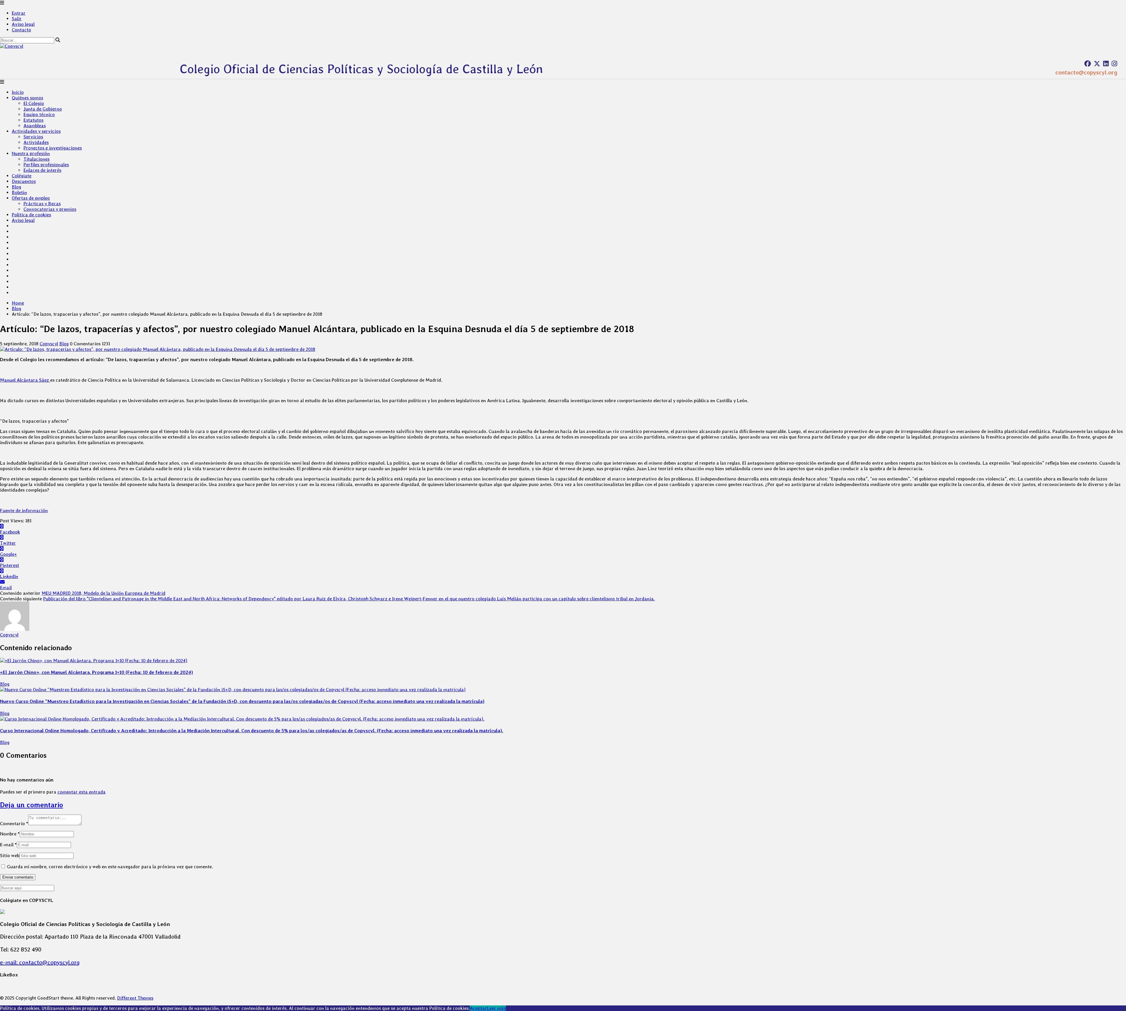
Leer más (496, 1008)
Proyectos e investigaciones (52, 148)
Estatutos (33, 120)
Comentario (14, 823)
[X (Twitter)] (1097, 63)
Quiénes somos (27, 98)
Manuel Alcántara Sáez (25, 380)
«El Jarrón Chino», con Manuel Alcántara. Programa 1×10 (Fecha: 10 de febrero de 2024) (96, 672)
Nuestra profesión (31, 153)
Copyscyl (49, 343)
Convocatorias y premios (49, 209)
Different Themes (135, 998)
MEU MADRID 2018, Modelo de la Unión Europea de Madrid (103, 593)
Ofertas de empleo (31, 198)
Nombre (10, 834)
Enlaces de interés (42, 170)
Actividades (36, 142)
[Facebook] (1087, 63)
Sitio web (9, 855)
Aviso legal (23, 24)
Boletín (19, 192)
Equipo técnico (39, 114)
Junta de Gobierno (42, 109)
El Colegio (33, 103)
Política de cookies (31, 215)
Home (18, 303)
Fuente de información (24, 510)
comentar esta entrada (81, 792)
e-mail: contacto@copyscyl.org (40, 962)
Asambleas (34, 125)
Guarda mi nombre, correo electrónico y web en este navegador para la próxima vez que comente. (110, 866)
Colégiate (21, 176)
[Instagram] (1114, 63)
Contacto (21, 30)
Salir (17, 18)
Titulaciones (36, 159)
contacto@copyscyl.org (1086, 72)
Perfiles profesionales (46, 164)
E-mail (8, 844)
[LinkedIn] (1106, 63)
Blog (16, 187)
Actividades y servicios (36, 131)
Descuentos (24, 181)
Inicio (18, 92)
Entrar (19, 13)
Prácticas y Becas (42, 203)
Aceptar (478, 1008)
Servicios (33, 137)
